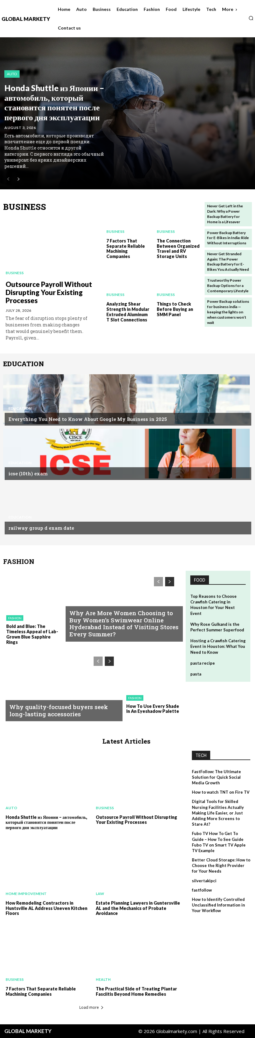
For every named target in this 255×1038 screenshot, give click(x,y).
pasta (195, 673)
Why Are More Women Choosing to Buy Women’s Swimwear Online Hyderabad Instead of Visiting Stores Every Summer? (123, 623)
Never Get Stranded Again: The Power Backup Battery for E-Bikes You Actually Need (228, 261)
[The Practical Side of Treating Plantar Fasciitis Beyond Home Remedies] (136, 952)
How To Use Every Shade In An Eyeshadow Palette (152, 709)
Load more (89, 1007)
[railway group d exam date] (126, 508)
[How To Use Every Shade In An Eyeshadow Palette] (151, 670)
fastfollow (202, 890)
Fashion (14, 618)
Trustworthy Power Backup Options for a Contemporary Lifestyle (227, 285)
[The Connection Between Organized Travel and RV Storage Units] (178, 218)
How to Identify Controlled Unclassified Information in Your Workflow (218, 905)
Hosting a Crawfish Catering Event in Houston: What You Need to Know (218, 646)
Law (100, 893)
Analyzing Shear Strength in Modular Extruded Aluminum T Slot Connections (127, 311)
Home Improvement (26, 893)
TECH (201, 755)
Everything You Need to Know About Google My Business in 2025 (87, 419)
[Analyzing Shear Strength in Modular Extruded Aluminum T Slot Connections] (127, 281)
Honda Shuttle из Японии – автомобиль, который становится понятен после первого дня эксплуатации (54, 102)
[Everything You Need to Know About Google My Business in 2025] (126, 399)
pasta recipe (202, 663)
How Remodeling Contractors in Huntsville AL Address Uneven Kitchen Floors (46, 908)
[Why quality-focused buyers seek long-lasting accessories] (61, 684)
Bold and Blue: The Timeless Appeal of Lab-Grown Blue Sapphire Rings (32, 634)
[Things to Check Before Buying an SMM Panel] (178, 281)
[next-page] (18, 179)
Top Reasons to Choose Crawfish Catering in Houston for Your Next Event (213, 605)
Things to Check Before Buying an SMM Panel (175, 309)
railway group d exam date (41, 528)
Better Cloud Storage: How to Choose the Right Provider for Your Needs (221, 865)
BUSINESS (24, 207)
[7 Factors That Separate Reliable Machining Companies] (127, 218)
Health (103, 979)
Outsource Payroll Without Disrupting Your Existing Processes (49, 292)
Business (15, 272)
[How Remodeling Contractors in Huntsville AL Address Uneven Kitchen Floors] (46, 867)
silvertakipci (204, 880)
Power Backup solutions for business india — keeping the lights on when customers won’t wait (228, 312)
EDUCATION (23, 364)
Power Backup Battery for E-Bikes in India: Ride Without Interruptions (228, 238)
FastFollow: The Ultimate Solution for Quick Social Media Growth (216, 777)
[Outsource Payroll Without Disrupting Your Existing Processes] (52, 247)
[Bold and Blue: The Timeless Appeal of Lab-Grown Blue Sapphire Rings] (31, 591)
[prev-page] (8, 179)
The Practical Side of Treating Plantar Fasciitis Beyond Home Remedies (136, 991)
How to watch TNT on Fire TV (220, 792)
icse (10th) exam (28, 473)
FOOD (199, 580)
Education (19, 408)
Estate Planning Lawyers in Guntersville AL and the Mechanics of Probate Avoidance (138, 908)
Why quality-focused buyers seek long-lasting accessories (58, 710)
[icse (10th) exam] (126, 453)
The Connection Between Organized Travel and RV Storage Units (178, 248)
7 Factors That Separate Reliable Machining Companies (125, 248)
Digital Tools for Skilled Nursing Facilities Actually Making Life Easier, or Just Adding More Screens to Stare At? (218, 813)
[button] (250, 18)
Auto (12, 74)
